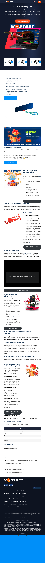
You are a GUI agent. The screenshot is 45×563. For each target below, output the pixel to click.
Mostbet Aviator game (22, 290)
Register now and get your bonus (12, 412)
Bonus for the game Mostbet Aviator (13, 78)
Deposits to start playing (11, 92)
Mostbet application (27, 253)
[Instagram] (7, 485)
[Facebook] (5, 485)
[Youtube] (12, 485)
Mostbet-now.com (8, 513)
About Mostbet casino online (12, 88)
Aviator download (13, 328)
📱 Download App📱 (22, 535)
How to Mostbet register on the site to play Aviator (16, 91)
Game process (9, 81)
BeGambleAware (22, 533)
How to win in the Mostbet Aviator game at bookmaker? (17, 86)
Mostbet (39, 176)
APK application (16, 316)
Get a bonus (32, 201)
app (29, 242)
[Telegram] (10, 485)
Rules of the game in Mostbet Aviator (13, 80)
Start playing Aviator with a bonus (32, 247)
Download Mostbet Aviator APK (12, 84)
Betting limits (8, 94)
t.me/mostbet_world (26, 520)
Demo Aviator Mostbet (10, 83)
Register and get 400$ (22, 21)
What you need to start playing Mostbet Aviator (16, 89)
